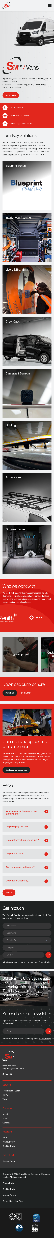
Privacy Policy (45, 962)
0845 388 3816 (9, 1065)
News (5, 1118)
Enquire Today (9, 1161)
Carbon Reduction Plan (12, 1201)
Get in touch (11, 95)
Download (10, 693)
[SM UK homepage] (7, 5)
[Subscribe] (48, 955)
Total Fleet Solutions (11, 1091)
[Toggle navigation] (49, 5)
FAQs (5, 1137)
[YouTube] (11, 1074)
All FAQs (9, 892)
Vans (5, 1099)
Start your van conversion (16, 770)
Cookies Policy (9, 1146)
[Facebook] (3, 1074)
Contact (6, 1123)
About (5, 1114)
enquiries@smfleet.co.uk (13, 1069)
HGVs (5, 1095)
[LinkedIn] (7, 1074)
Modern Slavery (9, 1195)
